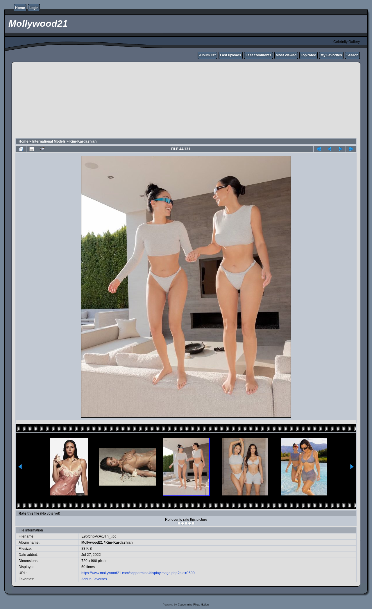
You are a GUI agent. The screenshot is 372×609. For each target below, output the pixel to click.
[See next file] (340, 149)
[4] (189, 523)
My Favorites (331, 55)
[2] (182, 523)
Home (20, 8)
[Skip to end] (351, 149)
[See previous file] (329, 149)
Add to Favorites (94, 579)
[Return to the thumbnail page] (21, 149)
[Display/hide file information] (31, 149)
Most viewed (286, 55)
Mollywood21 (92, 542)
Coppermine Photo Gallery (194, 604)
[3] (186, 523)
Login (33, 8)
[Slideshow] (42, 149)
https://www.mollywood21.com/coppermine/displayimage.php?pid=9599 (138, 573)
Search (352, 55)
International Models (49, 141)
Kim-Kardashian (82, 141)
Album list (207, 55)
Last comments (258, 55)
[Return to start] (319, 149)
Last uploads (230, 55)
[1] (179, 523)
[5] (193, 523)
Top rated (308, 55)
